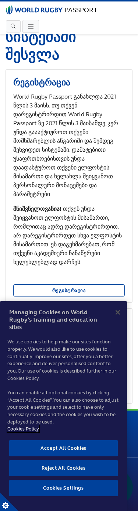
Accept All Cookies (63, 448)
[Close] (118, 312)
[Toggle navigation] (13, 26)
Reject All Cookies (64, 468)
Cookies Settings (9, 502)
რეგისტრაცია (69, 290)
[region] (63, 406)
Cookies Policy (23, 429)
